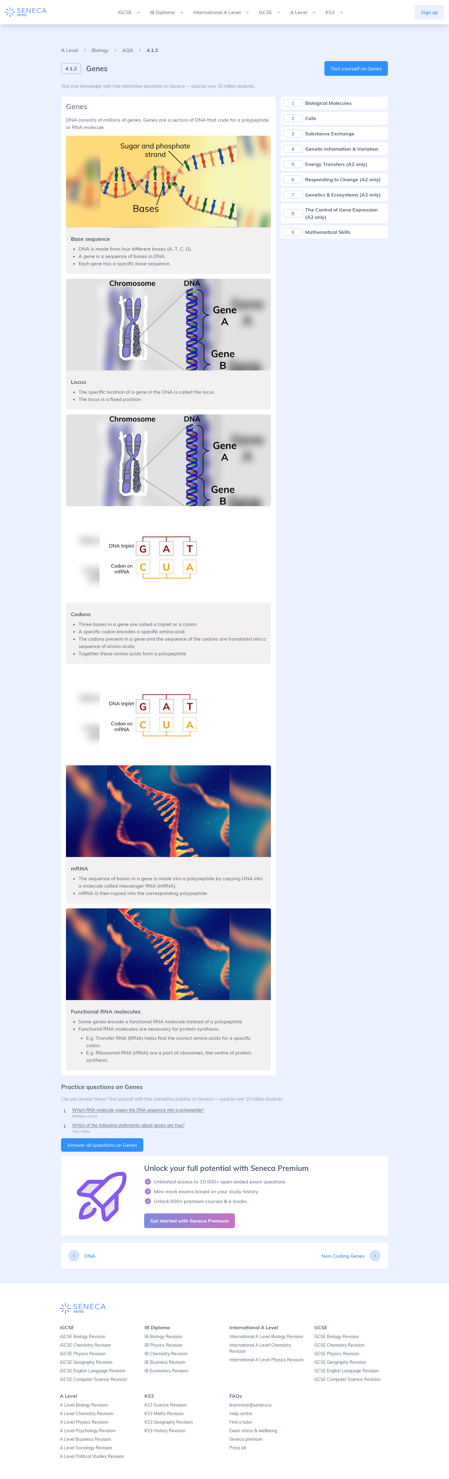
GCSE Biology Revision (336, 1336)
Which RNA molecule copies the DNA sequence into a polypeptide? (138, 1110)
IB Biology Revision (163, 1336)
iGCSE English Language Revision (93, 1371)
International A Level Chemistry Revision (260, 1348)
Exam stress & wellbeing (253, 1430)
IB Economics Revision (166, 1371)
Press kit (237, 1448)
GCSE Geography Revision (340, 1362)
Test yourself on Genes (356, 68)
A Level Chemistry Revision (86, 1413)
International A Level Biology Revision (266, 1336)
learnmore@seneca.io (250, 1405)
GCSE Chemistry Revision (339, 1345)
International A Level (253, 1327)
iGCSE (67, 1327)
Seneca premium (245, 1439)
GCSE (320, 1327)
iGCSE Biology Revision (82, 1336)
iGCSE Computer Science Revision (93, 1379)
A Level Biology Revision (84, 1405)
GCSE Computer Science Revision (347, 1379)
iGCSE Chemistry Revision (85, 1345)
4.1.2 (152, 50)
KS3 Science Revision (165, 1405)
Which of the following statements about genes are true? (128, 1125)
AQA (127, 50)
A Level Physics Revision (84, 1422)
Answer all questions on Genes (102, 1145)
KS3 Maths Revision (164, 1413)
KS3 (149, 1396)
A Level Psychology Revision (87, 1430)
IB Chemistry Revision (166, 1353)
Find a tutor (240, 1422)
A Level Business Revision (85, 1439)
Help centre (240, 1413)
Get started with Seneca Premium (189, 1221)
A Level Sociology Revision (86, 1448)
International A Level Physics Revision (266, 1360)
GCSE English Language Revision (346, 1371)
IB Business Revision (164, 1362)
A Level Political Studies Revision (92, 1456)
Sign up (429, 12)
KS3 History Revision (164, 1430)
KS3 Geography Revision (168, 1422)
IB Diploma (157, 1327)
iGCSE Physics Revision (83, 1353)
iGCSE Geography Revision (86, 1362)
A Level (69, 50)
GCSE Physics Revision (336, 1353)
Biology (100, 50)
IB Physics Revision (163, 1345)
